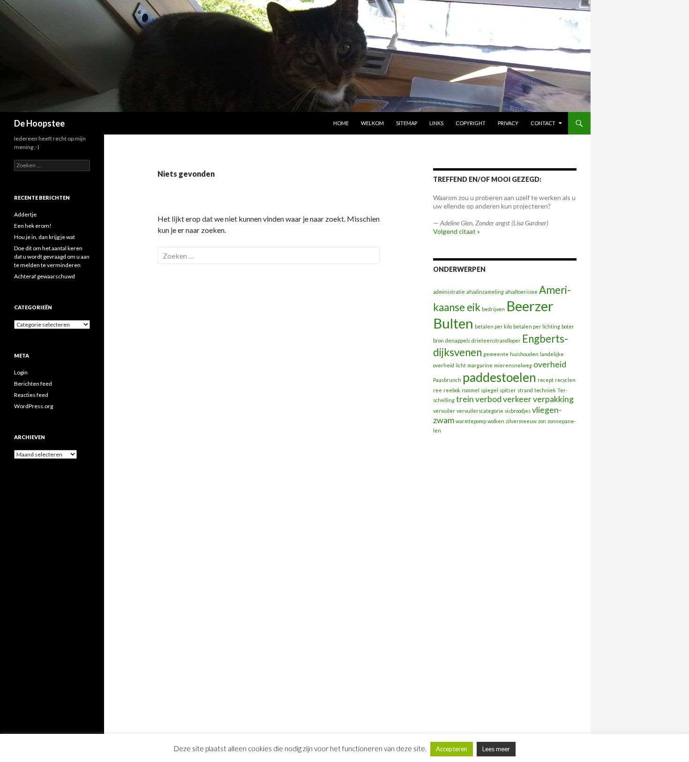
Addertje (25, 214)
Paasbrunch (447, 380)
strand (525, 390)
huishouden (524, 354)
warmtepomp (471, 421)
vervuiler (444, 411)
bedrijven (493, 309)
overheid (549, 364)
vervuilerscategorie (480, 411)
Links (436, 123)
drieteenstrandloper (496, 340)
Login (21, 372)
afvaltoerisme (521, 292)
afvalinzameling (485, 292)
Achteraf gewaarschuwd (44, 276)
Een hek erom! (33, 225)
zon (542, 421)
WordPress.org (33, 406)
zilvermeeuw (521, 421)
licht (461, 365)
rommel (470, 390)
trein (465, 399)
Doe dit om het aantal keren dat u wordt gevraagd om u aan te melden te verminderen (52, 257)
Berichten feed (33, 383)
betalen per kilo (493, 326)
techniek (545, 390)
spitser (508, 390)
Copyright (471, 123)
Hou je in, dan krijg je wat (44, 236)
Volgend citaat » (456, 231)
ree (437, 390)
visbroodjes (518, 411)
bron (438, 340)
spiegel (489, 390)
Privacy (508, 123)
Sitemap (406, 123)
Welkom (372, 123)
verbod (488, 399)
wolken (495, 421)
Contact (543, 123)
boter (568, 326)
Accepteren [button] (451, 749)
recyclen (565, 380)
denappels (457, 340)
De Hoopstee (39, 123)
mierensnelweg (513, 365)
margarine (480, 365)
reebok (451, 390)
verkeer (517, 399)
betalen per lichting (536, 326)
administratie (449, 292)
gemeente (496, 354)
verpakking (553, 399)
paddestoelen (499, 377)
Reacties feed (31, 394)
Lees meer (496, 749)
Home (341, 123)
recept (546, 380)
